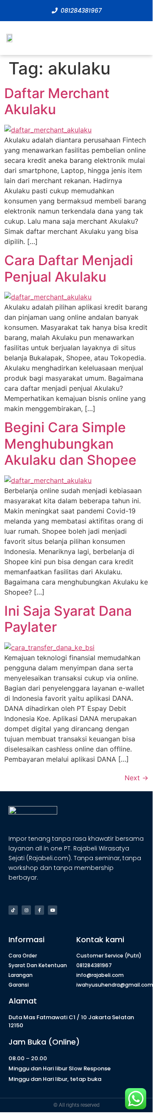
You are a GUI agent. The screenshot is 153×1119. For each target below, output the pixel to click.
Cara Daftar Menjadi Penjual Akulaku (68, 268)
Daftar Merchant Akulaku (56, 101)
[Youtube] (52, 910)
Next (136, 777)
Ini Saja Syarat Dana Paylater (68, 619)
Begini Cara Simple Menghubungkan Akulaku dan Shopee (70, 443)
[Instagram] (26, 910)
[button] (140, 38)
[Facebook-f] (39, 910)
